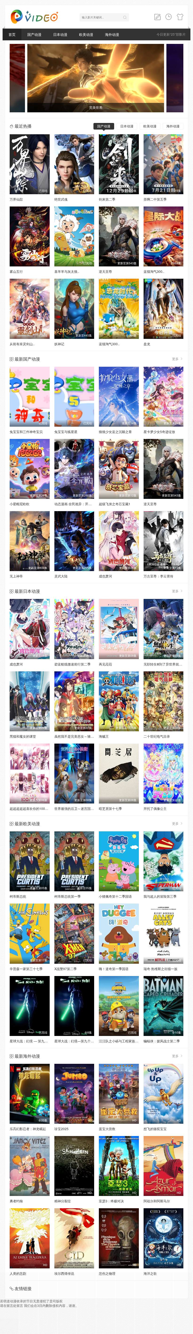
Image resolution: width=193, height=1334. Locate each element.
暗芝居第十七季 (110, 808)
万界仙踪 (16, 199)
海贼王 (104, 736)
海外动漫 (112, 34)
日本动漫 (60, 34)
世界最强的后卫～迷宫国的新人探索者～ (84, 808)
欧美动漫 (86, 34)
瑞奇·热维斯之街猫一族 (160, 968)
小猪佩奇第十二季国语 (115, 896)
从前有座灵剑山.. (22, 343)
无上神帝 (16, 576)
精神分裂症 (62, 1201)
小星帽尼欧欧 (19, 503)
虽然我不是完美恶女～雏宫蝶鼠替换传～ (84, 736)
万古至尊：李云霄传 (158, 576)
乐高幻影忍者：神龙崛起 (28, 1128)
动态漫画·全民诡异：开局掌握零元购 (81, 503)
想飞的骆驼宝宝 (155, 1128)
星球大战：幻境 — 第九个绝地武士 (35, 1041)
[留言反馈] (157, 17)
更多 (176, 358)
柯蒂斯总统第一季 (67, 896)
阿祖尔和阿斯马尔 (157, 1201)
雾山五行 (16, 271)
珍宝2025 (61, 1128)
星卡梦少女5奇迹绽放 (159, 431)
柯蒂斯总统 (18, 896)
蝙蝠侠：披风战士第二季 (162, 1041)
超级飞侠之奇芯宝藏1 (114, 503)
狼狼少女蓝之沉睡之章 (115, 431)
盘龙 (147, 343)
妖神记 (59, 343)
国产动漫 (34, 34)
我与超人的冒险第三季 (160, 896)
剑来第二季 (107, 199)
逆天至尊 (105, 271)
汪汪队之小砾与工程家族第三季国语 (125, 1041)
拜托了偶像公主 (155, 808)
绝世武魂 (61, 199)
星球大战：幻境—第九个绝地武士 (79, 1041)
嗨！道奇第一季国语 (114, 968)
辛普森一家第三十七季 (26, 968)
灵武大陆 (61, 576)
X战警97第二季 (65, 968)
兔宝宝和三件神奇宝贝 (26, 431)
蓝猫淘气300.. (154, 271)
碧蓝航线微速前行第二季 (72, 664)
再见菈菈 (105, 664)
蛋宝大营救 (107, 1128)
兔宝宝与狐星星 (65, 431)
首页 (12, 34)
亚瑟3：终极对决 (111, 1201)
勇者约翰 (16, 1201)
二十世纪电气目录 (157, 736)
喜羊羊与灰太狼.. (66, 271)
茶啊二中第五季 (155, 199)
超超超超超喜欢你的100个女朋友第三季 (39, 808)
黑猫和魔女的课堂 (23, 736)
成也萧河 (105, 576)
